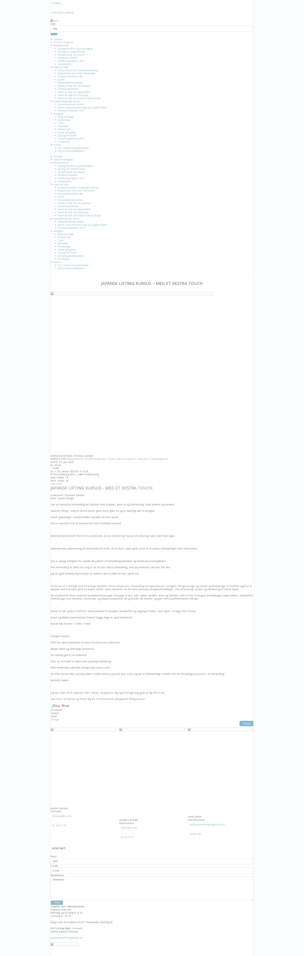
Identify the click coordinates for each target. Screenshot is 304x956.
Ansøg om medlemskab (71, 51)
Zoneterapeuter (159, 458)
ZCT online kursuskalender (73, 147)
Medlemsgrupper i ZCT (71, 60)
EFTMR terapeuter (95, 458)
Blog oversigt (65, 116)
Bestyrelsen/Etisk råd (70, 76)
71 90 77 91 (128, 837)
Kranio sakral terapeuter (122, 458)
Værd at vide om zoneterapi (74, 85)
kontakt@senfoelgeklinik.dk (66, 937)
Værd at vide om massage (73, 95)
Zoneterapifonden (68, 88)
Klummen (63, 126)
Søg (53, 23)
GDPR (61, 79)
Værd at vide (61, 67)
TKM (60, 123)
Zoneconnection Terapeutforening (78, 70)
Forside (58, 39)
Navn (54, 856)
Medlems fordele (68, 57)
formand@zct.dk (61, 816)
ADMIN (56, 3)
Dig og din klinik (67, 135)
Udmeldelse (64, 64)
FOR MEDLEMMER (63, 12)
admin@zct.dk (129, 827)
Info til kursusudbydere (71, 150)
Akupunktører (75, 458)
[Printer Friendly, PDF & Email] (60, 705)
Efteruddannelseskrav (70, 82)
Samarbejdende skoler (67, 101)
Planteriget (64, 129)
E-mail (54, 865)
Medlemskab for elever (71, 54)
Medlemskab (61, 45)
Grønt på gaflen (67, 132)
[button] (152, 710)
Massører (143, 458)
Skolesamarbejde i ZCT (71, 110)
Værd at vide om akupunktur (74, 91)
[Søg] (54, 34)
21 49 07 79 (59, 825)
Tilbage (246, 723)
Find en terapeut (63, 42)
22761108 (195, 833)
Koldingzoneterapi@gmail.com (207, 824)
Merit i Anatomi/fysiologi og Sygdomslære (82, 107)
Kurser (57, 144)
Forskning (63, 141)
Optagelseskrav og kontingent (75, 48)
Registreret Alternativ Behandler (76, 73)
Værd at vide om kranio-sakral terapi (79, 98)
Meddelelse (57, 875)
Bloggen (58, 113)
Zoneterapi (64, 119)
